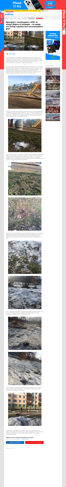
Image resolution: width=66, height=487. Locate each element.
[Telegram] (54, 18)
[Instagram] (55, 18)
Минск (14, 448)
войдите (18, 439)
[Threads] (60, 18)
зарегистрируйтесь (25, 439)
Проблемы (7, 448)
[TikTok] (59, 18)
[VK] (57, 18)
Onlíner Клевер (46, 10)
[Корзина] (60, 14)
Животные (11, 448)
